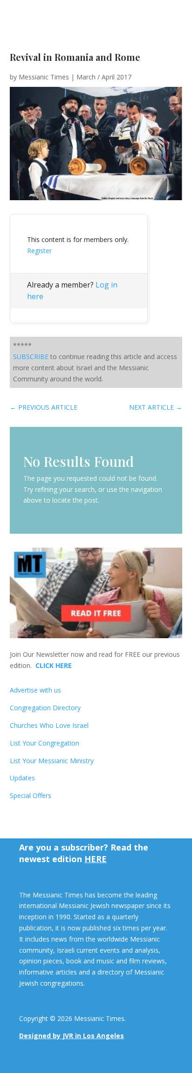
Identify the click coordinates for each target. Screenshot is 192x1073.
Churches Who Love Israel (49, 725)
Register (39, 250)
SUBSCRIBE (30, 356)
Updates (22, 777)
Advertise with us (35, 690)
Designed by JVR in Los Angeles (71, 1035)
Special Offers (30, 795)
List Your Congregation (44, 743)
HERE (95, 858)
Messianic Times (44, 76)
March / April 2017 (103, 76)
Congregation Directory (45, 707)
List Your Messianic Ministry (52, 760)
